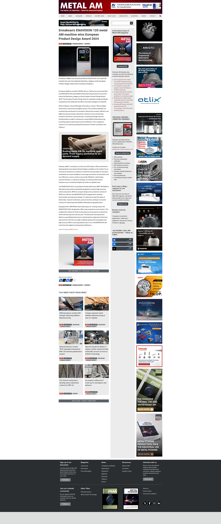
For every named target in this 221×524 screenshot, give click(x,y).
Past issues (84, 468)
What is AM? (112, 16)
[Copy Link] (71, 280)
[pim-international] (110, 499)
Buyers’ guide (99, 16)
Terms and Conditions (149, 493)
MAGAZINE (79, 16)
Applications (76, 324)
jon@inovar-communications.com (122, 149)
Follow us (65, 504)
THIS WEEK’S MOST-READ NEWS (73, 292)
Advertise (134, 16)
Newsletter (123, 16)
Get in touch (148, 479)
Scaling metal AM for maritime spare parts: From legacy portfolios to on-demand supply (123, 94)
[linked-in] (159, 503)
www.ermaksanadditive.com (68, 229)
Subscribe (65, 480)
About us (145, 488)
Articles (89, 16)
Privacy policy (147, 491)
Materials (124, 218)
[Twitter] (64, 280)
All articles (125, 468)
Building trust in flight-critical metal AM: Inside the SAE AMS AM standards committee (123, 100)
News (70, 16)
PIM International (86, 492)
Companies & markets (119, 216)
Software (115, 223)
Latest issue (84, 466)
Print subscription (86, 471)
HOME (62, 16)
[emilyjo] (68, 280)
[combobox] (122, 23)
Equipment (87, 43)
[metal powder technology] (131, 499)
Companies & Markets (78, 43)
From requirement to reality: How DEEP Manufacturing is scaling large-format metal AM (123, 81)
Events (143, 16)
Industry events (126, 471)
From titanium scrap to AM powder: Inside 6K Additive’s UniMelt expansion (122, 88)
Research (75, 393)
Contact (153, 16)
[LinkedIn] (61, 280)
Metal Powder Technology (89, 494)
